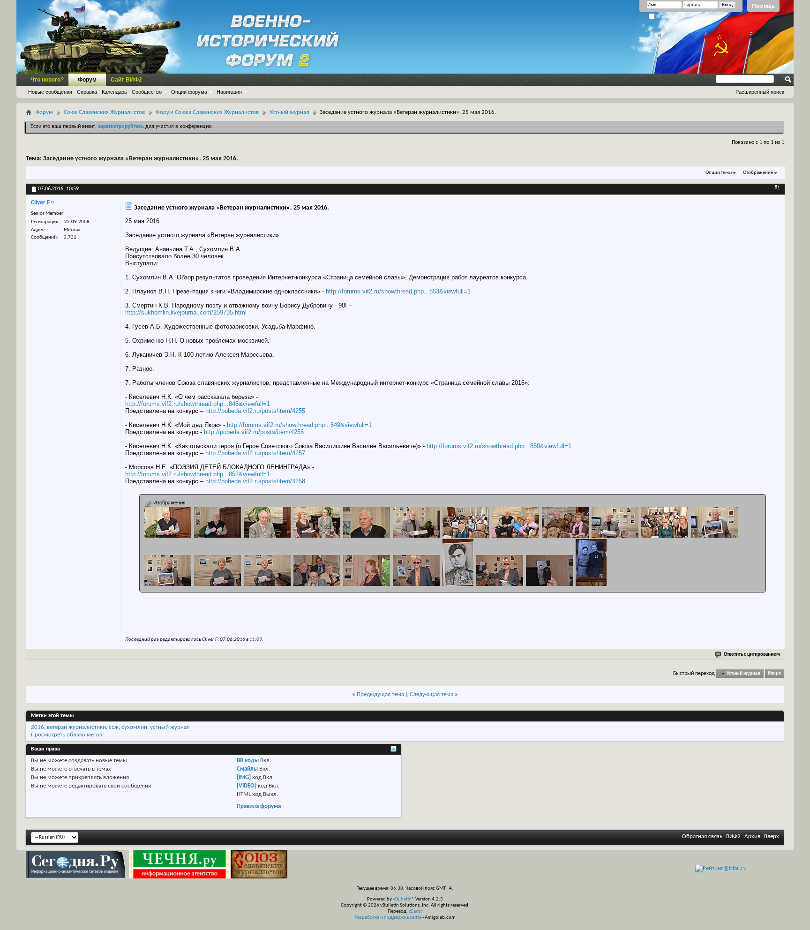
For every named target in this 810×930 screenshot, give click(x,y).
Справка (87, 92)
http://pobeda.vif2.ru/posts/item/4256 (254, 431)
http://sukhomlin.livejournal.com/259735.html (186, 312)
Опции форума (189, 92)
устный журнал (170, 727)
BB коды (248, 761)
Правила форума (259, 806)
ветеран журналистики (76, 727)
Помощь (763, 6)
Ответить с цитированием (752, 654)
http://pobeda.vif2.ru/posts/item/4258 (255, 481)
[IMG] (244, 777)
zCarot (415, 911)
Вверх (774, 673)
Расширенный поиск (759, 92)
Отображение (758, 172)
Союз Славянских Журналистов (104, 112)
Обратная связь (702, 836)
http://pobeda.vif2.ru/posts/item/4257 (255, 453)
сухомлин (134, 727)
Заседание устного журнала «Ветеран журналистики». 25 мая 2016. (140, 158)
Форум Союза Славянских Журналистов (207, 112)
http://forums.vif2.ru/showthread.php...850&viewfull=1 (499, 446)
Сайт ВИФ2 (126, 79)
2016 (37, 727)
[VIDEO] (246, 786)
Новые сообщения (50, 92)
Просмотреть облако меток (66, 735)
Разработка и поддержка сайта (387, 917)
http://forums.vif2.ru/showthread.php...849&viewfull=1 (299, 424)
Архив (752, 836)
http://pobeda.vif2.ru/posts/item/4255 (255, 410)
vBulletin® (403, 899)
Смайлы (247, 769)
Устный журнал (289, 112)
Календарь (114, 92)
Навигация (229, 92)
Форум (87, 79)
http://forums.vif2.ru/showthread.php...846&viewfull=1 (197, 403)
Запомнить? (669, 16)
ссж (114, 727)
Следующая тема (431, 694)
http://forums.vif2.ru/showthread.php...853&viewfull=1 (398, 291)
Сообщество (147, 92)
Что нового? (47, 79)
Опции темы (718, 172)
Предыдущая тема (380, 694)
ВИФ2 (733, 836)
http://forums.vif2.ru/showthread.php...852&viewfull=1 (197, 474)
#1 (777, 188)
